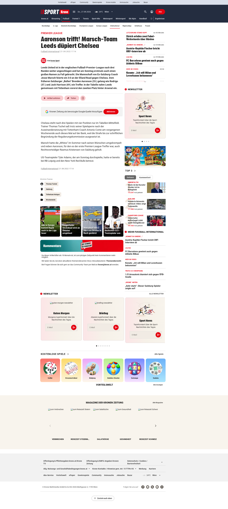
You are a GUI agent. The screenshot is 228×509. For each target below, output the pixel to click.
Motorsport (108, 19)
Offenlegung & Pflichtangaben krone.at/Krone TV (62, 462)
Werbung (142, 469)
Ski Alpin (132, 19)
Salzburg (49, 189)
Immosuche (124, 2)
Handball (143, 19)
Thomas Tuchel (51, 184)
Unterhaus (138, 26)
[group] (50, 221)
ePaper (73, 2)
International (114, 26)
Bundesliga (46, 26)
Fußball (66, 19)
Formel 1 (76, 19)
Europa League (101, 26)
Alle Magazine (158, 403)
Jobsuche (135, 2)
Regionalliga (127, 26)
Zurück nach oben (103, 498)
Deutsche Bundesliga (68, 26)
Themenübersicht (113, 261)
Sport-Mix (96, 19)
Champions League (86, 26)
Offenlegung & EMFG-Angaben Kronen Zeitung (102, 462)
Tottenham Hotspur (53, 194)
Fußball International (50, 51)
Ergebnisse (160, 19)
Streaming (55, 19)
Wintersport (121, 19)
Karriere (152, 469)
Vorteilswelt (62, 2)
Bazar (146, 2)
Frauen (147, 26)
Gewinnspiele (97, 2)
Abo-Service (48, 475)
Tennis (86, 19)
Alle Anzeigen (158, 385)
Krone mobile (111, 2)
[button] (151, 19)
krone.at (44, 19)
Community (84, 2)
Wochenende (50, 200)
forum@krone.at (105, 265)
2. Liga (55, 26)
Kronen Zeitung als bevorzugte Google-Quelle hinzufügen (82, 111)
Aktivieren (111, 112)
